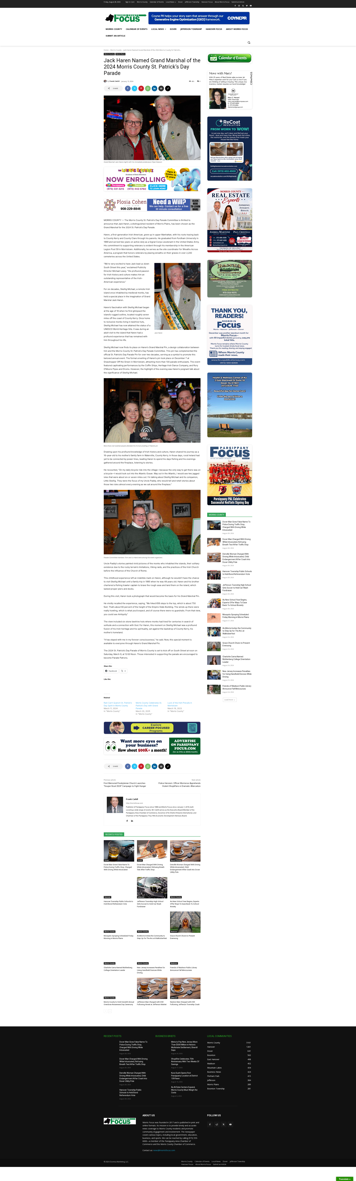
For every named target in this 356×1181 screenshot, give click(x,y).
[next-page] (110, 1011)
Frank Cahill (115, 81)
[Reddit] (216, 1124)
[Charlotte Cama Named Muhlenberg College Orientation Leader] (119, 954)
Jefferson (141, 897)
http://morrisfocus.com (134, 803)
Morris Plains (120, 54)
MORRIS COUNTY (216, 515)
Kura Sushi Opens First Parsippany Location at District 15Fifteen (184, 1075)
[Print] (161, 88)
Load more (228, 700)
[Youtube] (250, 6)
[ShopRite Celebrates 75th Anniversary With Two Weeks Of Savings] (162, 1062)
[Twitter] (243, 6)
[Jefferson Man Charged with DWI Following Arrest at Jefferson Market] (152, 988)
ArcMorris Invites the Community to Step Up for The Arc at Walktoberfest (236, 631)
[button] (249, 42)
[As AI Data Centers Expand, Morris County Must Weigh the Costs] (162, 1090)
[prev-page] (105, 1011)
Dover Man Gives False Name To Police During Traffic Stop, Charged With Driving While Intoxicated (118, 867)
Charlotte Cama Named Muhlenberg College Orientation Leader (236, 659)
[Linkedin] (154, 88)
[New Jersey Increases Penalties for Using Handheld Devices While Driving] (152, 954)
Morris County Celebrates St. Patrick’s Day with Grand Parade (149, 706)
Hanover (107, 897)
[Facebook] (235, 6)
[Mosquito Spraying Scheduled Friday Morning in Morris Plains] (119, 922)
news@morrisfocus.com (164, 1150)
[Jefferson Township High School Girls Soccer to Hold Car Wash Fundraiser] (152, 887)
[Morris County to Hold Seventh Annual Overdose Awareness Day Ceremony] (119, 988)
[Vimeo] (246, 6)
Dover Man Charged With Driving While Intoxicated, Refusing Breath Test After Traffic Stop (150, 867)
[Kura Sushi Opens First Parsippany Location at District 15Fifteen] (162, 1076)
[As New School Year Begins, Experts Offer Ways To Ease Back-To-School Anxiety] (185, 887)
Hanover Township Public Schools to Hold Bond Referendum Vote (130, 1092)
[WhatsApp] (148, 88)
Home (106, 50)
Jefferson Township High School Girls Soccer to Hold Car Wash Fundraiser (150, 903)
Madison (174, 932)
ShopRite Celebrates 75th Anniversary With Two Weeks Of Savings (185, 1061)
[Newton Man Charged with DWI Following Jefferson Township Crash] (185, 988)
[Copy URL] (168, 88)
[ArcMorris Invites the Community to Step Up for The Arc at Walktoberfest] (152, 922)
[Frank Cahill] (105, 81)
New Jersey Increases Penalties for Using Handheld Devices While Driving (151, 970)
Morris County (116, 50)
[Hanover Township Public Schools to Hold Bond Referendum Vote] (119, 887)
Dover (107, 860)
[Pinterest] (141, 88)
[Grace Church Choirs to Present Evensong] (185, 922)
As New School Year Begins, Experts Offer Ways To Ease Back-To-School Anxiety (184, 903)
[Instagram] (239, 6)
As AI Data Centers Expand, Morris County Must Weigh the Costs (184, 1090)
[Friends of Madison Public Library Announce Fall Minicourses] (185, 954)
